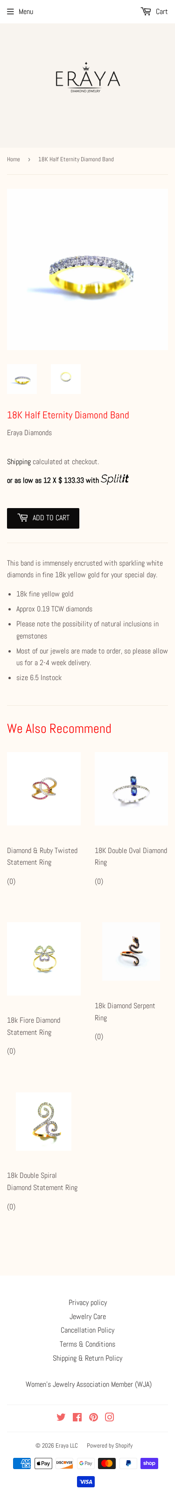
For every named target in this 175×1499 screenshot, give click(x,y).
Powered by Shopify (110, 1445)
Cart (161, 11)
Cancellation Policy (87, 1330)
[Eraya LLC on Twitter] (61, 1418)
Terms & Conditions (87, 1344)
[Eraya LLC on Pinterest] (93, 1418)
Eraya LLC (67, 1445)
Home (13, 159)
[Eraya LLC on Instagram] (109, 1418)
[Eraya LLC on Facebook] (77, 1418)
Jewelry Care (88, 1316)
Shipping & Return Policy (87, 1358)
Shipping (19, 461)
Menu (26, 11)
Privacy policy (88, 1302)
